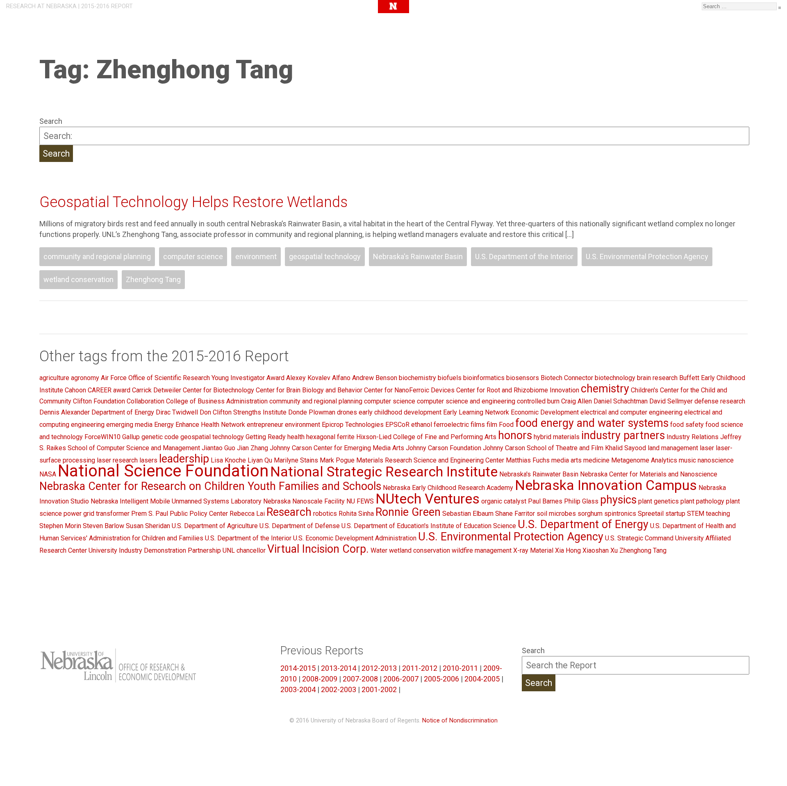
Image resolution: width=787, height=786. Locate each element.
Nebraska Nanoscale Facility (304, 501)
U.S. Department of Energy (583, 524)
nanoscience (716, 460)
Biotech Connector (567, 378)
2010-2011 (460, 668)
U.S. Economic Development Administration (354, 538)
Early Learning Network (476, 412)
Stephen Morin (60, 526)
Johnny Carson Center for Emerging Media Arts (337, 448)
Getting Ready (266, 437)
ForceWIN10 (102, 437)
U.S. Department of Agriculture (215, 526)
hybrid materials (557, 437)
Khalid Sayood (625, 448)
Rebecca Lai (247, 513)
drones (347, 412)
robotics (325, 513)
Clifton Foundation (99, 401)
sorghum (590, 513)
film (492, 424)
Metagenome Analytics (644, 460)
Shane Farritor (515, 513)
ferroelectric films (459, 424)
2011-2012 (419, 668)
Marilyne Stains (296, 460)
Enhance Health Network (210, 424)
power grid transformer (97, 513)
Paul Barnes (545, 501)
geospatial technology (325, 256)
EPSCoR (397, 424)
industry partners (623, 435)
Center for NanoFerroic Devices (409, 390)
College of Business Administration (217, 401)
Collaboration (145, 401)
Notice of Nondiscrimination (460, 720)
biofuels (450, 378)
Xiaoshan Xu (600, 550)
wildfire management (482, 550)
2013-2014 (338, 668)
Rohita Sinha (356, 513)
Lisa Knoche (228, 460)
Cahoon (75, 390)
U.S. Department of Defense (299, 526)
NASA (47, 474)
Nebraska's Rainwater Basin (418, 256)
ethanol (421, 424)
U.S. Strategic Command (639, 538)
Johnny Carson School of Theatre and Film (543, 448)
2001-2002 (379, 689)
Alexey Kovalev (308, 378)
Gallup (131, 437)
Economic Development (545, 412)
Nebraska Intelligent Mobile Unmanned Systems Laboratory (176, 501)
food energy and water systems (592, 423)
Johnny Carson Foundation (443, 448)
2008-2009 (319, 678)
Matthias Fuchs (528, 460)
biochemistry (417, 378)
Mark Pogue (337, 460)
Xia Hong (568, 550)
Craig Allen (576, 401)
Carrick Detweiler (156, 390)
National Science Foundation (163, 471)
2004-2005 (482, 678)
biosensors (522, 378)
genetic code (160, 437)
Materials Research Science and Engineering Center (430, 460)
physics (618, 499)
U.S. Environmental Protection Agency (647, 256)
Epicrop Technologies (353, 424)
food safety (687, 424)
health (296, 437)
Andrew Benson (374, 378)
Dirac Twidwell (177, 412)
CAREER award (109, 390)
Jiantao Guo (218, 448)
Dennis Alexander (64, 412)
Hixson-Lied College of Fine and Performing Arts (426, 437)
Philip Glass (581, 501)
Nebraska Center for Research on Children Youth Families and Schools (210, 486)
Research (289, 512)
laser (707, 448)
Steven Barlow (103, 526)
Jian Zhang (252, 448)
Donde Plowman (311, 412)
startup (675, 513)
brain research (657, 378)
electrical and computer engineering (631, 412)
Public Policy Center (199, 513)
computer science (193, 256)
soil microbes (556, 513)
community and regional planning (97, 256)
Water (379, 550)
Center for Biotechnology (218, 390)
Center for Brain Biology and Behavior (309, 390)
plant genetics (658, 501)
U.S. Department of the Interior (524, 256)
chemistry (605, 388)
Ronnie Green (408, 512)
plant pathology (702, 501)
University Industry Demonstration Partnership (155, 550)
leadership (184, 458)
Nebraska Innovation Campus (606, 485)
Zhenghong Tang (153, 279)
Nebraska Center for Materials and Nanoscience (648, 474)
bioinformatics (484, 378)
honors (515, 435)
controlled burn (538, 401)
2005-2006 (441, 678)
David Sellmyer (671, 401)
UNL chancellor (244, 550)
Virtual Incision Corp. (318, 549)
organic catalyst (503, 501)
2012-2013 (379, 668)
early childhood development (400, 412)
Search (50, 121)
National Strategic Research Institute (384, 471)
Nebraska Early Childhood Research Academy (448, 488)
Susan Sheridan (148, 526)
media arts (566, 460)
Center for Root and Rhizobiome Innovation (517, 390)
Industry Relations (692, 437)
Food (506, 424)
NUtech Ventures (427, 498)
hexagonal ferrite (330, 437)
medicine (596, 460)
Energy (164, 424)
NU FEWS (360, 501)
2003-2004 (298, 689)
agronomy (85, 378)
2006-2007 (401, 678)
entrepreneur (265, 424)
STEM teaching (708, 513)
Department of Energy (122, 412)
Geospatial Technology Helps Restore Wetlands (193, 202)
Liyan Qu (260, 460)
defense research (719, 401)
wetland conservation (78, 279)
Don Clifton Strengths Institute (243, 412)
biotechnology (615, 378)
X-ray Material (533, 550)
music (687, 460)
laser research (117, 460)
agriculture (54, 378)
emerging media (129, 424)
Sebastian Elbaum (468, 513)
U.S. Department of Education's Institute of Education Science (428, 526)
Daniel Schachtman (621, 401)
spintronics (620, 513)
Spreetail (651, 513)
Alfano (341, 378)
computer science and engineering (466, 401)
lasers (148, 460)
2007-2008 (360, 678)
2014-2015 (298, 668)
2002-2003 (338, 689)
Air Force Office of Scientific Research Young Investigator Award (192, 378)
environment (256, 256)
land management (673, 448)
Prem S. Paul (149, 513)
